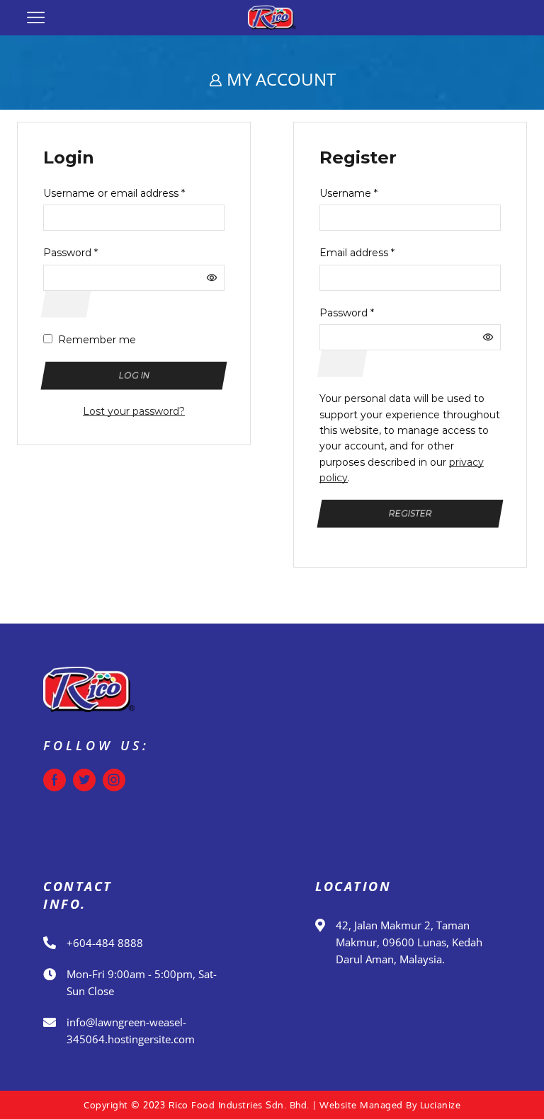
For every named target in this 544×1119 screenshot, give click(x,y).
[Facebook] (54, 780)
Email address (357, 252)
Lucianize (440, 1105)
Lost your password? (134, 411)
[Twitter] (84, 780)
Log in (134, 375)
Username (348, 193)
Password (70, 252)
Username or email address (114, 193)
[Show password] (66, 304)
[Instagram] (114, 780)
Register (410, 513)
